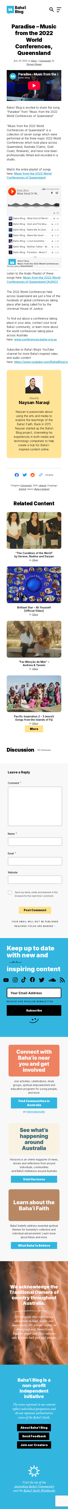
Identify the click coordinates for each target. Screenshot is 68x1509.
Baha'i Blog (11, 270)
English (22, 489)
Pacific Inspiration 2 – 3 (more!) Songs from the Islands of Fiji (34, 718)
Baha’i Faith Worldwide (39, 1490)
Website (13, 872)
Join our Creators (34, 1445)
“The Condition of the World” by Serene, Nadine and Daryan (34, 554)
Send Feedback (34, 1436)
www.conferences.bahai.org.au (35, 339)
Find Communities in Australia (34, 1103)
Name (12, 833)
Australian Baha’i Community (34, 1486)
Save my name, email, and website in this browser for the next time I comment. (36, 894)
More (34, 729)
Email (12, 853)
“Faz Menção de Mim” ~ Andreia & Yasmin (34, 663)
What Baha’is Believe (34, 1245)
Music (34, 60)
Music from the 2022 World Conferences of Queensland (41, 270)
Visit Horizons (34, 1179)
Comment (15, 783)
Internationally (35, 1111)
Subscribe (34, 1010)
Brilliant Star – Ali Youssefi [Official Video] (34, 609)
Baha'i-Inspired (41, 489)
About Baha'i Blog (34, 1427)
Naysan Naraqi (34, 64)
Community (45, 60)
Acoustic (42, 485)
